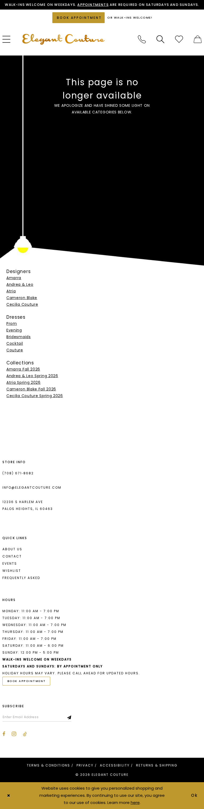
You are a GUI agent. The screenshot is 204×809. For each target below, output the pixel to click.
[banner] (63, 39)
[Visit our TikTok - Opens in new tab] (25, 734)
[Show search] (160, 39)
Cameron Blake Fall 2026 (31, 389)
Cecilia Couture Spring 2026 (34, 395)
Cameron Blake (21, 297)
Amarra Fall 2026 (23, 369)
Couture (14, 350)
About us (12, 549)
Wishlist (11, 570)
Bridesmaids (18, 336)
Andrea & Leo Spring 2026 (32, 375)
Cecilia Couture (22, 304)
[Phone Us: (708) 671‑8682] (142, 39)
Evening (14, 330)
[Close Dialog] (8, 795)
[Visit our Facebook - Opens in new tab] (3, 734)
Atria (11, 291)
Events (9, 563)
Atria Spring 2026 (23, 382)
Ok (194, 795)
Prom (11, 323)
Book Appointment (26, 681)
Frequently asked (21, 578)
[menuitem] (142, 39)
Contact (12, 556)
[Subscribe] (69, 717)
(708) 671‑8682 (18, 473)
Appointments (92, 4)
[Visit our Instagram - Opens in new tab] (14, 733)
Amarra (13, 277)
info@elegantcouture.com (31, 487)
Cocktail (14, 343)
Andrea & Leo (19, 284)
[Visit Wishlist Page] (179, 39)
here (135, 802)
